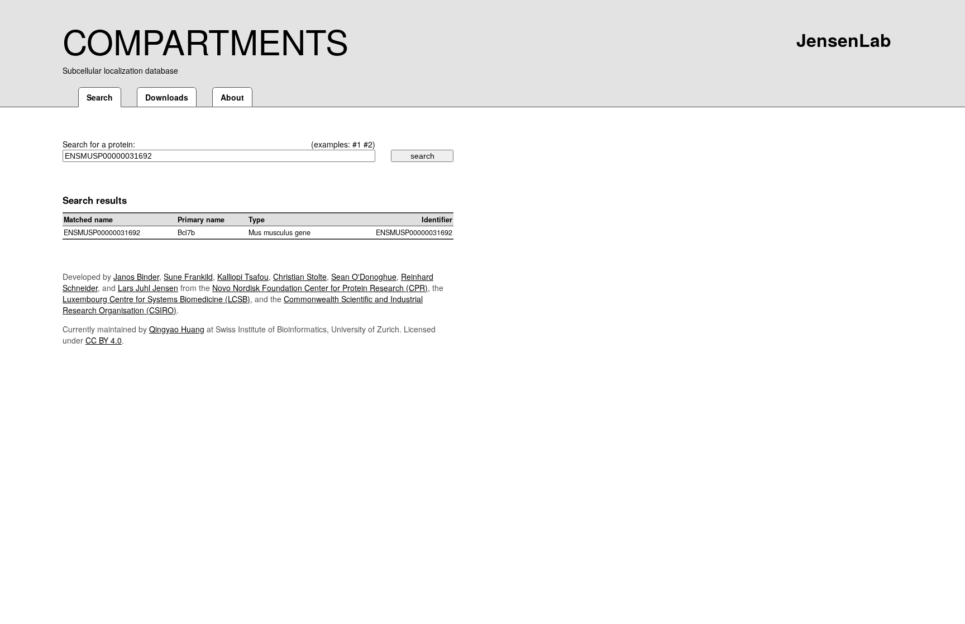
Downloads (166, 97)
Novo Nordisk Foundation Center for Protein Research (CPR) (320, 287)
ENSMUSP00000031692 (102, 232)
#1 (356, 144)
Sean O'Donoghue (363, 276)
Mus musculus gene (279, 232)
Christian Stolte (300, 276)
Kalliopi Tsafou (243, 276)
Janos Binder (136, 276)
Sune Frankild (188, 276)
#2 (368, 144)
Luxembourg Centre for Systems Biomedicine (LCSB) (156, 298)
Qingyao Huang (176, 329)
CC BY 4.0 (103, 340)
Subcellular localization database (120, 70)
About (232, 97)
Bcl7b (186, 232)
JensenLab (843, 40)
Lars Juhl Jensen (148, 287)
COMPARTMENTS (205, 40)
